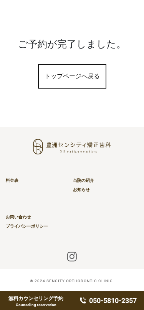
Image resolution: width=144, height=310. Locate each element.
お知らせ (81, 189)
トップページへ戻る (72, 76)
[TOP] (123, 16)
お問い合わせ (18, 216)
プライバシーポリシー (27, 226)
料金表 (12, 180)
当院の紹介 (83, 180)
